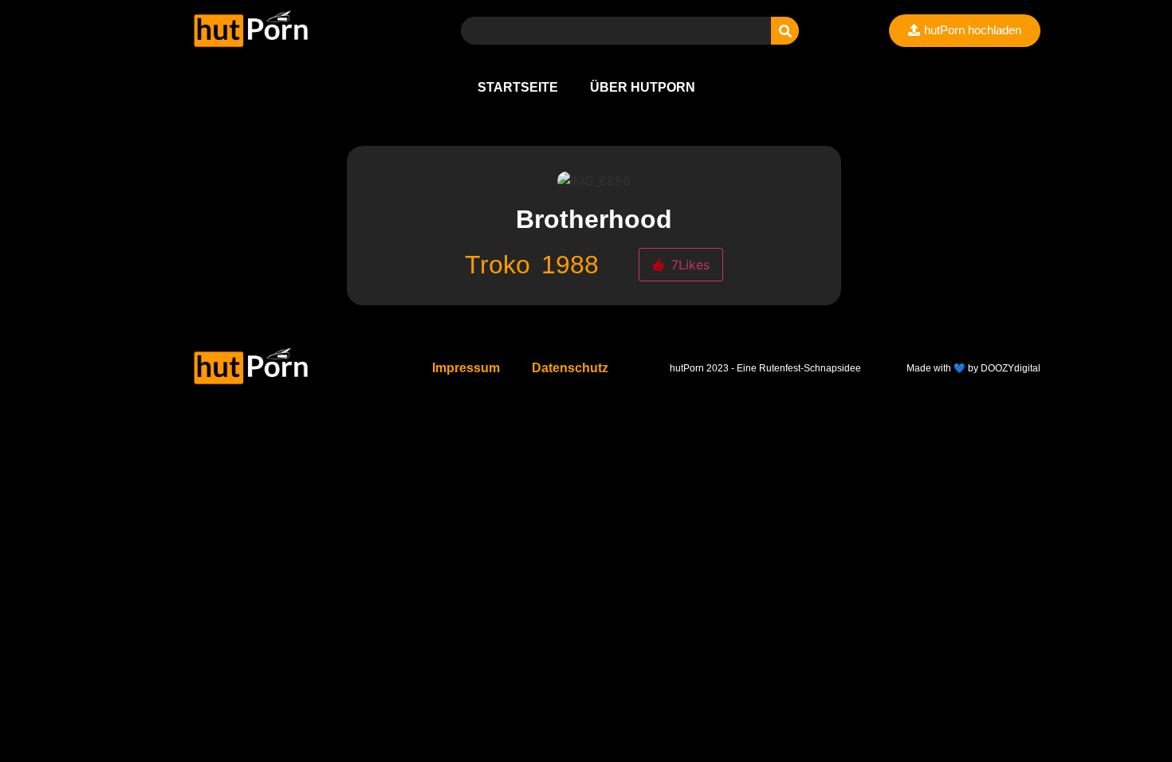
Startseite (518, 87)
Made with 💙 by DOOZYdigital (973, 368)
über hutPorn (642, 87)
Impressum (466, 368)
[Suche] (785, 31)
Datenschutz (570, 368)
